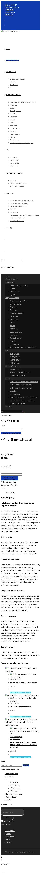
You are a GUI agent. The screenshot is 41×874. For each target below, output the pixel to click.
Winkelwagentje (12, 7)
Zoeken (25, 765)
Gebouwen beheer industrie (21, 385)
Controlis (9, 379)
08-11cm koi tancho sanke (20, 707)
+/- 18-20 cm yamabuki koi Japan (23, 682)
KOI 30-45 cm (15, 360)
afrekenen (9, 10)
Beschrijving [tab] (9, 492)
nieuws (8, 407)
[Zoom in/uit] (2, 869)
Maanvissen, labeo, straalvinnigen (23, 347)
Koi (6, 351)
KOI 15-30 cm (15, 357)
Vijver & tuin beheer (18, 403)
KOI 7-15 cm (14, 354)
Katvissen (14, 329)
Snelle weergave (16, 677)
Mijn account (11, 5)
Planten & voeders (12, 366)
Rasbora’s (14, 335)
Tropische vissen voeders (20, 372)
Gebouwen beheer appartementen (24, 382)
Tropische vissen (12, 298)
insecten (13, 391)
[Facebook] (6, 20)
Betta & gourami (16, 313)
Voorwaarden (10, 831)
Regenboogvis (16, 338)
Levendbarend (16, 332)
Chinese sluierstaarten (19, 285)
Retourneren (10, 837)
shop (7, 276)
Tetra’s (12, 326)
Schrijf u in (7, 817)
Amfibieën (14, 307)
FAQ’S (7, 839)
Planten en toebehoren (13, 794)
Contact (8, 842)
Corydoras (14, 319)
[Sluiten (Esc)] (8, 869)
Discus (12, 323)
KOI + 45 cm (14, 363)
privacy (8, 834)
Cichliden (14, 316)
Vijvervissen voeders (18, 375)
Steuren (13, 288)
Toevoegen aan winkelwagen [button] (20, 692)
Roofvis (13, 341)
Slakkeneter (15, 344)
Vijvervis (13, 295)
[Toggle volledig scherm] (4, 869)
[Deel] (6, 869)
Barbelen (13, 310)
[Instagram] (6, 24)
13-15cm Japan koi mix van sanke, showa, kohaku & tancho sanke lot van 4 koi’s (23, 744)
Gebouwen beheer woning (21, 388)
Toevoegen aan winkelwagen (11, 433)
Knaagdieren (15, 394)
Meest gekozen (11, 279)
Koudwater (9, 282)
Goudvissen (14, 291)
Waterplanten (15, 369)
